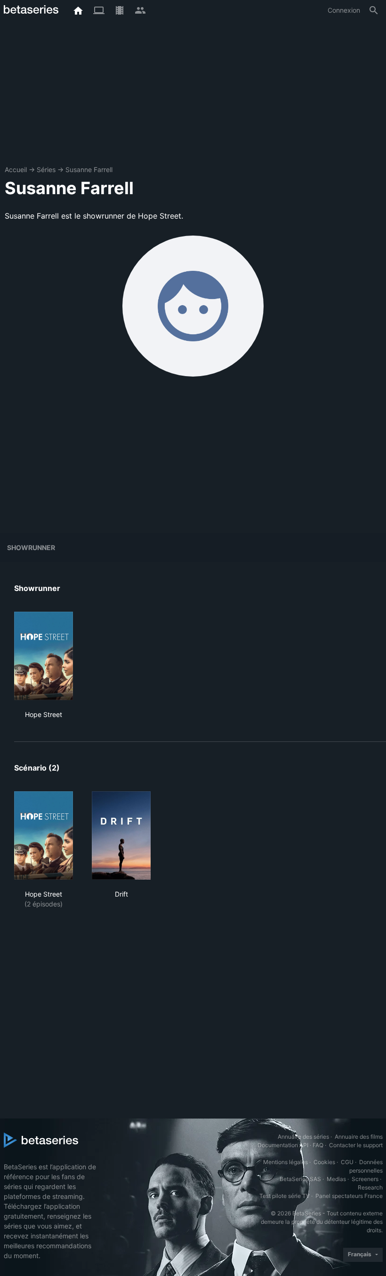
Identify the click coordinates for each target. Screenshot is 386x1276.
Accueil (16, 169)
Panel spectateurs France (349, 1195)
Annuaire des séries (303, 1136)
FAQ (318, 1145)
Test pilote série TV (284, 1195)
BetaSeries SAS (300, 1178)
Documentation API (282, 1145)
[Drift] (121, 835)
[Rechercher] (374, 10)
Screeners (365, 1178)
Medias (336, 1178)
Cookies (324, 1162)
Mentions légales (285, 1162)
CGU (347, 1162)
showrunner (31, 547)
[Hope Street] (43, 656)
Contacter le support (356, 1145)
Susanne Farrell (89, 169)
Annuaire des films (359, 1136)
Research (370, 1187)
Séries (46, 169)
